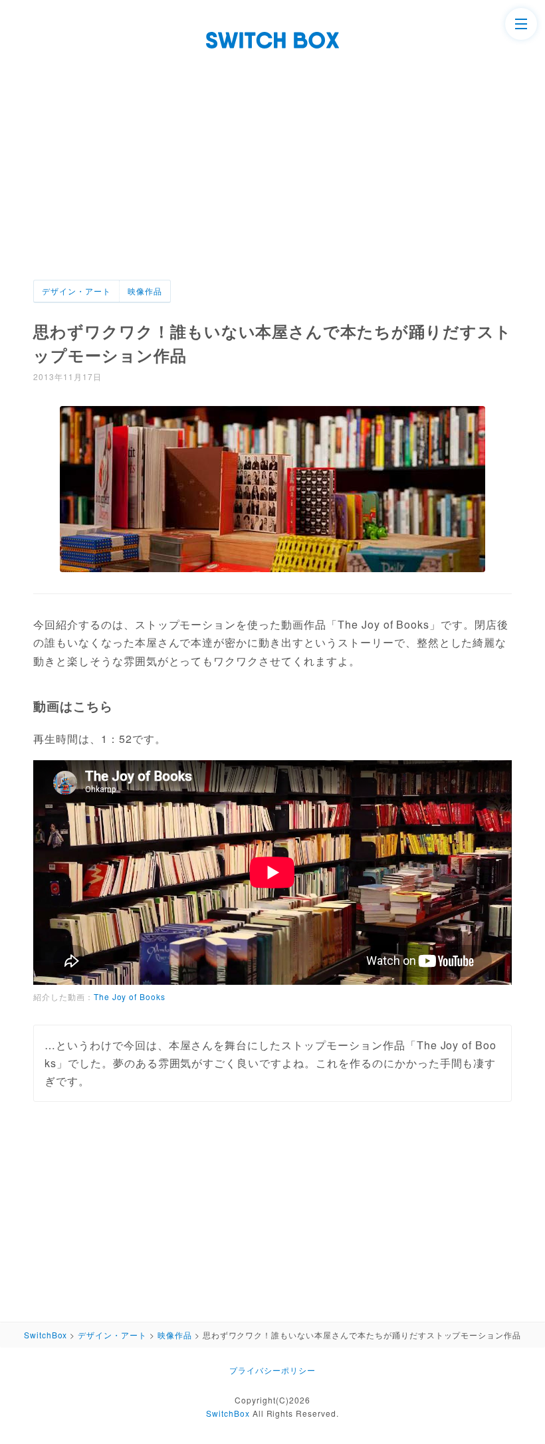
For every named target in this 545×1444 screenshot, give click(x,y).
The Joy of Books (129, 996)
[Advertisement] (272, 180)
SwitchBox (228, 1413)
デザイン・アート (76, 290)
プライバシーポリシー (272, 1370)
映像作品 (145, 290)
